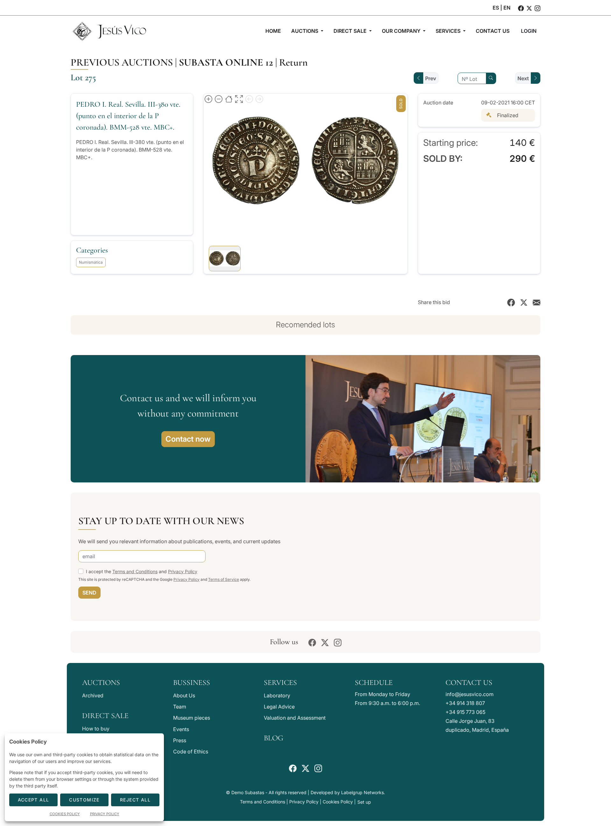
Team (179, 706)
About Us (184, 695)
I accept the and (141, 571)
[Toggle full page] (239, 99)
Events (181, 729)
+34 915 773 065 (465, 712)
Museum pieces (191, 718)
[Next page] (259, 99)
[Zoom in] (208, 99)
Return (293, 62)
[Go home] (229, 99)
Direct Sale (105, 715)
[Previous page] (249, 99)
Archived (92, 695)
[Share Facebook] (511, 302)
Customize (84, 799)
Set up (364, 802)
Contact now (188, 439)
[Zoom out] (218, 99)
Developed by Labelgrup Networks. (348, 792)
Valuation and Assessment (295, 718)
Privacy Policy (182, 571)
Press (179, 740)
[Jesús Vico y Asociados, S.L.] (109, 31)
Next (523, 78)
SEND (89, 592)
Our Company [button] (402, 31)
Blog (273, 738)
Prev (430, 78)
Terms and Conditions (135, 571)
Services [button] (449, 31)
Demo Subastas (247, 792)
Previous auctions (122, 62)
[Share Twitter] (524, 302)
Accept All (33, 799)
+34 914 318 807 (465, 703)
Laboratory (277, 695)
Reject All (135, 799)
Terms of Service (223, 579)
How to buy (95, 728)
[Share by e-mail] (536, 302)
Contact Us (469, 682)
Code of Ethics (190, 751)
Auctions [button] (305, 31)
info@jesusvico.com (470, 694)
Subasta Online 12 (226, 62)
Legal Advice (279, 706)
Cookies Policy (338, 801)
